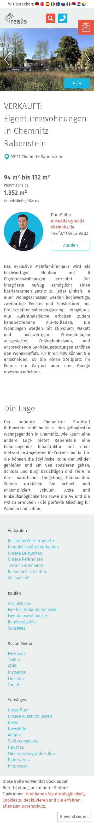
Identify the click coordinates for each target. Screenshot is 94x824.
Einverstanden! (74, 816)
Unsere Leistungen (25, 553)
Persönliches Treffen (27, 571)
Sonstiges (16, 628)
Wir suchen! (18, 577)
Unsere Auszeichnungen (30, 716)
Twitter (14, 659)
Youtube (15, 684)
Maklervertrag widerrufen (31, 753)
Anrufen (70, 245)
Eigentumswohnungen (28, 615)
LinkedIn (16, 678)
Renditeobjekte (22, 621)
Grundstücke (19, 603)
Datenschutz (19, 759)
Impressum (18, 766)
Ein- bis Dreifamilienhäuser (33, 609)
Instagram (17, 672)
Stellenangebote (23, 741)
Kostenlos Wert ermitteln (31, 540)
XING (12, 666)
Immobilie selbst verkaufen (33, 546)
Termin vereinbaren (26, 565)
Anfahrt (14, 735)
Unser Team (19, 710)
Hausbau (16, 747)
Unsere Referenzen (25, 559)
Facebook (17, 653)
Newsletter (18, 728)
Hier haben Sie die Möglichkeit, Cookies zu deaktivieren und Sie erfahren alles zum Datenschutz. (44, 800)
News (13, 722)
